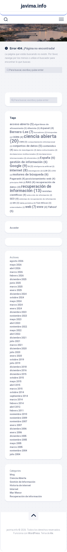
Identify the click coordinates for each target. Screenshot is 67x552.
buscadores (40, 132)
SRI (16, 203)
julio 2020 (15, 352)
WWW (42, 207)
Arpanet (47, 128)
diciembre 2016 (18, 370)
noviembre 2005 (18, 439)
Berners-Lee (21, 132)
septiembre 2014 (19, 396)
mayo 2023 (15, 319)
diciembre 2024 (18, 294)
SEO (14, 198)
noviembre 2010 (18, 414)
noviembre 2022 (18, 326)
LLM (47, 170)
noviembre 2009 (18, 418)
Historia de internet (20, 485)
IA (30, 166)
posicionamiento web (40, 178)
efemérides (33, 158)
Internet (14, 489)
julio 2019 (15, 363)
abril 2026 (15, 268)
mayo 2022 (15, 330)
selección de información (39, 195)
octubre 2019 (17, 359)
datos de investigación (25, 150)
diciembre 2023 (18, 312)
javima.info (33, 6)
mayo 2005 (15, 443)
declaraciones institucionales (24, 154)
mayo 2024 (15, 301)
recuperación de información (30, 188)
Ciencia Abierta (18, 478)
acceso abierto (22, 124)
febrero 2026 (17, 275)
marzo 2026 (16, 272)
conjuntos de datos (27, 145)
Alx (51, 533)
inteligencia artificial (44, 166)
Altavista (33, 128)
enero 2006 (16, 432)
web (30, 207)
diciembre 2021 (18, 337)
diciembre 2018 (18, 367)
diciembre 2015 (18, 374)
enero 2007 (16, 425)
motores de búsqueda (30, 174)
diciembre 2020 (18, 348)
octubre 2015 (17, 377)
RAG (30, 182)
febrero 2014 (17, 403)
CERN (18, 137)
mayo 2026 (15, 264)
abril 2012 (15, 407)
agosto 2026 (16, 261)
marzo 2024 (16, 304)
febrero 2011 (17, 410)
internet (19, 170)
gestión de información (28, 162)
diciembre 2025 (18, 279)
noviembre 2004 (18, 450)
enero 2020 (16, 355)
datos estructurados (47, 150)
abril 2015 (15, 385)
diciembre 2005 (18, 436)
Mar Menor (16, 492)
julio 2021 (15, 341)
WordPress (34, 533)
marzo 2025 (16, 286)
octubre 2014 (17, 392)
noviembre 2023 (18, 315)
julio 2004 (15, 454)
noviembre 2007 (18, 421)
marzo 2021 (16, 345)
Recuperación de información (26, 496)
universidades (17, 207)
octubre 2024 (17, 297)
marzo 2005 (16, 447)
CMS (23, 142)
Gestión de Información (22, 482)
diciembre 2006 (18, 428)
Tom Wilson (43, 203)
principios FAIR (17, 182)
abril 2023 (15, 323)
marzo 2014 (16, 399)
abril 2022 (15, 334)
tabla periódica (28, 203)
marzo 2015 (16, 388)
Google (18, 166)
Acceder (14, 228)
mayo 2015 (15, 381)
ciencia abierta (33, 139)
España (47, 158)
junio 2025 (15, 283)
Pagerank (17, 178)
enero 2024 (16, 308)
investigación (35, 171)
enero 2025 (16, 290)
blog (12, 474)
